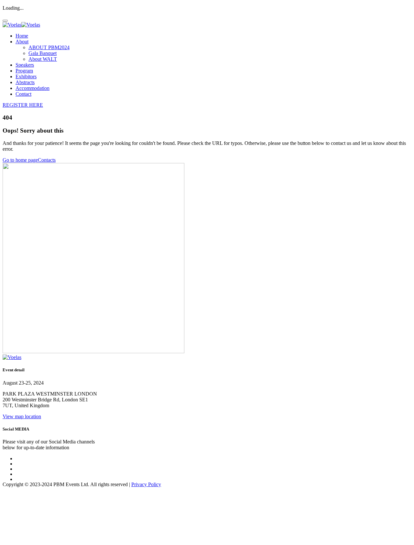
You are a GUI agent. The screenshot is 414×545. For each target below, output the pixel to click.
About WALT (42, 59)
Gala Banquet (42, 53)
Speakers (25, 65)
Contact (23, 94)
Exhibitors (26, 76)
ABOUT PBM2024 (49, 47)
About (22, 41)
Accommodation (32, 88)
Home (22, 35)
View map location (22, 416)
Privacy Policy (146, 484)
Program (24, 70)
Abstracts (25, 82)
